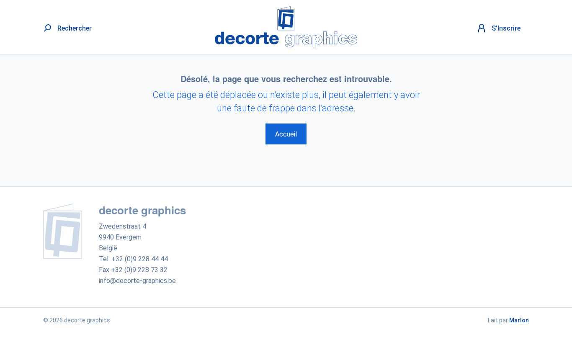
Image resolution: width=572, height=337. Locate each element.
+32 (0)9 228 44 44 (139, 259)
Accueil (286, 134)
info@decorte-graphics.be (137, 281)
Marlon (519, 320)
